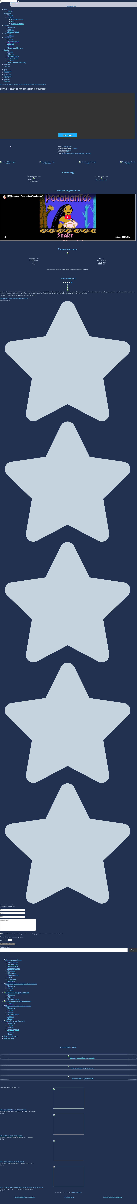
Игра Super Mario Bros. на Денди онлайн (13, 1110)
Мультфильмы (79, 153)
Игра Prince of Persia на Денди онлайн (12, 1161)
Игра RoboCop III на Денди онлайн (11, 1135)
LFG (1, 84)
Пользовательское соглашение (112, 1197)
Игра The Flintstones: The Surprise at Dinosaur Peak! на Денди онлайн (21, 1187)
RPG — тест (9, 1038)
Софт (9, 977)
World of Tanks (17, 24)
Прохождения (13, 32)
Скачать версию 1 (101, 180)
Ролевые (11, 971)
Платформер (66, 153)
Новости (11, 27)
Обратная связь (69, 1197)
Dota (13, 21)
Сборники (11, 973)
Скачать (7, 163)
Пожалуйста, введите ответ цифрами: (12, 937)
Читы (9, 1019)
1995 (67, 152)
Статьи (10, 17)
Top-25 (10, 11)
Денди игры (8, 84)
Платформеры (18, 84)
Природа (87, 153)
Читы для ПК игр (15, 48)
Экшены (11, 981)
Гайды (10, 15)
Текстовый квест (11, 1036)
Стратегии (11, 979)
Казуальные (12, 962)
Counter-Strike (17, 19)
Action (72, 153)
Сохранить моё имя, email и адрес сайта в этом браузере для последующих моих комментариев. (32, 934)
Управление (47, 163)
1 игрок (74, 148)
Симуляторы (13, 975)
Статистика (12, 58)
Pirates (69, 150)
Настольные (12, 966)
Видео (87, 163)
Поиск (133, 950)
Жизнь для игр (71, 6)
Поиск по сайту (5, 947)
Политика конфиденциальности (25, 1197)
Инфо (128, 163)
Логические (12, 964)
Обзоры (10, 30)
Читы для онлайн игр (16, 62)
